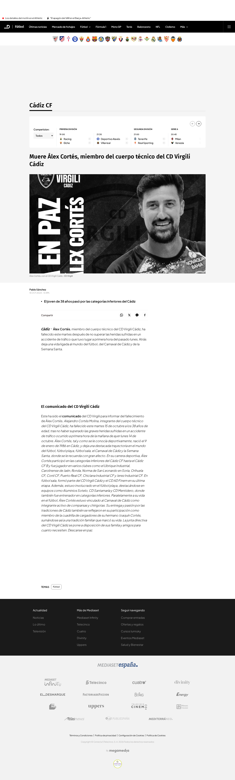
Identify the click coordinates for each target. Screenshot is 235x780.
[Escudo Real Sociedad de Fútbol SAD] (160, 39)
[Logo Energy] (182, 694)
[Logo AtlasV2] (74, 718)
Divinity (82, 638)
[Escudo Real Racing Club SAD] (127, 39)
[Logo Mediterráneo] (161, 718)
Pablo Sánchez (37, 289)
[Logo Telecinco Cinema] (139, 706)
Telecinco (83, 624)
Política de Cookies (156, 735)
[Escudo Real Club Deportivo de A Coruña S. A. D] (140, 39)
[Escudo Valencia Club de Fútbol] (173, 39)
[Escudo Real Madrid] (153, 39)
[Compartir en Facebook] (145, 315)
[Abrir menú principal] (229, 26)
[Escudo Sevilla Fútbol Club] (166, 39)
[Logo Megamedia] (119, 750)
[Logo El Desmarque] (52, 695)
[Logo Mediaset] (117, 667)
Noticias (38, 617)
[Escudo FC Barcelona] (95, 39)
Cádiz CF (40, 105)
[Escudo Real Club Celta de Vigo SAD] (68, 39)
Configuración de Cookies (131, 735)
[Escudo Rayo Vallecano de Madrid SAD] (134, 39)
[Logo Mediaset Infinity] (53, 682)
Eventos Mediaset (132, 638)
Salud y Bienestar (132, 644)
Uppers (82, 644)
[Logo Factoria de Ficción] (96, 694)
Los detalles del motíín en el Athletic (23, 18)
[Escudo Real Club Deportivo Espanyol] (88, 39)
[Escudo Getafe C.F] (101, 39)
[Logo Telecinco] (96, 682)
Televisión (39, 631)
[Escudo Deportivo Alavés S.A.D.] (75, 39)
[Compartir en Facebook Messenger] (137, 315)
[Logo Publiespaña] (117, 718)
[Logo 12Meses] (182, 706)
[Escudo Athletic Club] (55, 39)
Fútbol (19, 26)
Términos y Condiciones (81, 735)
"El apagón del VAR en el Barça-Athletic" (70, 18)
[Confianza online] (117, 767)
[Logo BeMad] (52, 706)
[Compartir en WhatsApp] (122, 315)
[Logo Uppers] (96, 706)
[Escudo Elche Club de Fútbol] (81, 39)
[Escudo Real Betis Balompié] (147, 39)
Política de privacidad (105, 735)
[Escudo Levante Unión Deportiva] (108, 39)
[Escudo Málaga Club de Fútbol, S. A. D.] (114, 39)
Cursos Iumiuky (131, 631)
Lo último (39, 624)
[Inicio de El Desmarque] (7, 26)
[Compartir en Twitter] (129, 315)
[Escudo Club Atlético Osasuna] (121, 39)
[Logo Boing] (139, 694)
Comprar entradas (133, 617)
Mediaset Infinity (87, 617)
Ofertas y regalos (132, 624)
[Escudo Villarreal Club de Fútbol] (180, 39)
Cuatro (81, 631)
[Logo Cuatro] (139, 682)
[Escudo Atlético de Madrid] (62, 39)
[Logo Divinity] (182, 682)
